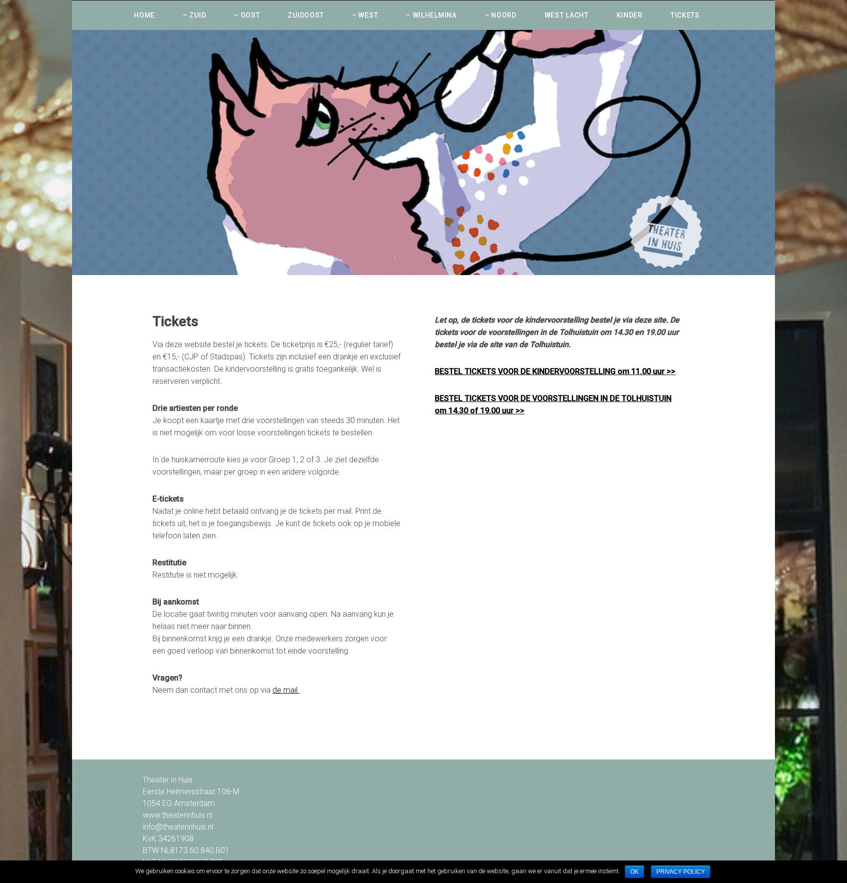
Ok (634, 871)
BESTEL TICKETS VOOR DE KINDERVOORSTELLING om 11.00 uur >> (555, 371)
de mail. (286, 690)
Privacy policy (680, 871)
